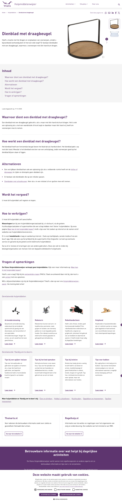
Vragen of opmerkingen (15, 95)
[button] (63, 39)
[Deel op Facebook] (115, 12)
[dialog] (61, 486)
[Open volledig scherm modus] (103, 57)
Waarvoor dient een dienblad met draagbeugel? (26, 77)
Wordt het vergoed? (13, 88)
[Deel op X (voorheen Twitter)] (119, 12)
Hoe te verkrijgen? (13, 92)
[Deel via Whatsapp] (106, 12)
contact (8, 277)
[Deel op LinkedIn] (113, 12)
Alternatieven (11, 84)
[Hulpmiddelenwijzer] (19, 4)
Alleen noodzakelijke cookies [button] (71, 494)
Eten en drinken (46, 398)
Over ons (95, 4)
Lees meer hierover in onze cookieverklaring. (71, 486)
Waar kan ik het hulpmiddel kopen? (21, 229)
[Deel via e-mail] (109, 12)
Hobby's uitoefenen (61, 398)
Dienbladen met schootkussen (15, 181)
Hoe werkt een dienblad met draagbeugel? (24, 81)
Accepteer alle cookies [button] (48, 494)
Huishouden (76, 398)
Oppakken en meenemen (93, 398)
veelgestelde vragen (31, 274)
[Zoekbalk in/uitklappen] (119, 4)
